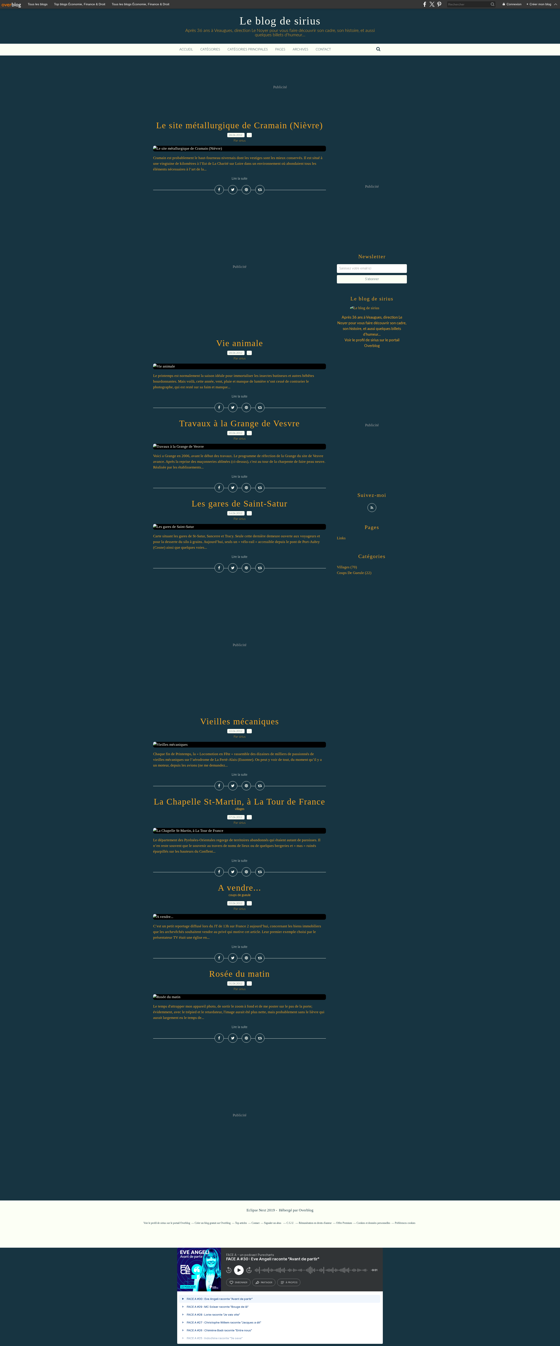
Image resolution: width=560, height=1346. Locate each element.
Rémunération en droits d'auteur (315, 1223)
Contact (323, 49)
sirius (375, 340)
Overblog (306, 1210)
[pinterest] (439, 4)
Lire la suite (239, 178)
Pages (280, 49)
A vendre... (239, 888)
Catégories (210, 49)
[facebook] (424, 4)
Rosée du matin (239, 974)
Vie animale (239, 343)
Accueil (186, 49)
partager (266, 1282)
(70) (347, 567)
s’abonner (241, 1282)
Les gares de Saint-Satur (239, 503)
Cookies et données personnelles (373, 1223)
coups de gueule (239, 895)
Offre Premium (344, 1223)
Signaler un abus (273, 1223)
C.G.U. (290, 1223)
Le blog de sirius (280, 21)
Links (341, 538)
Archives (300, 49)
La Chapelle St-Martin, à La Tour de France (239, 802)
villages (239, 809)
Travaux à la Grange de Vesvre (239, 423)
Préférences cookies (405, 1223)
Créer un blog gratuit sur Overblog (213, 1223)
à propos (291, 1282)
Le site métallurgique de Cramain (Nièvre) (239, 125)
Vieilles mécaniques (239, 721)
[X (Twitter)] (432, 4)
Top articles (241, 1223)
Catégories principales (248, 49)
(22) (354, 573)
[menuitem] (186, 50)
